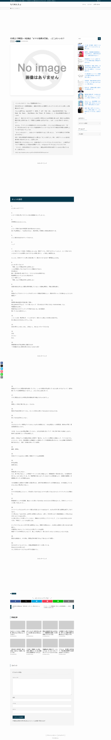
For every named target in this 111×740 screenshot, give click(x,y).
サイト (14, 709)
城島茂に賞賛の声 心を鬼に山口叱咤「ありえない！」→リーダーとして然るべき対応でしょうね (93, 96)
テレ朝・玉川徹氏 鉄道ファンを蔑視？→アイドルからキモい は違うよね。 (93, 47)
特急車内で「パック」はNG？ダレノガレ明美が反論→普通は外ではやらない (93, 60)
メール (14, 703)
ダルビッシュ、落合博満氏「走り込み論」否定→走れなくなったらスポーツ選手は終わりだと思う (93, 103)
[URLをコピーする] (69, 601)
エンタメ (18, 41)
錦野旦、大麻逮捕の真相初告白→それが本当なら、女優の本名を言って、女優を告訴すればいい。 (93, 53)
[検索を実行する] (99, 38)
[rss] (98, 1)
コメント (15, 677)
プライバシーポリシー (52, 735)
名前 (14, 697)
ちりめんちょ (16, 4)
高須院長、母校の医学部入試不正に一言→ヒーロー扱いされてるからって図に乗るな (93, 82)
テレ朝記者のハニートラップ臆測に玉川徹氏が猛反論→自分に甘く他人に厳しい (93, 75)
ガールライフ (61, 735)
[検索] (100, 1)
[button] (15, 601)
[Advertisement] (55, 21)
